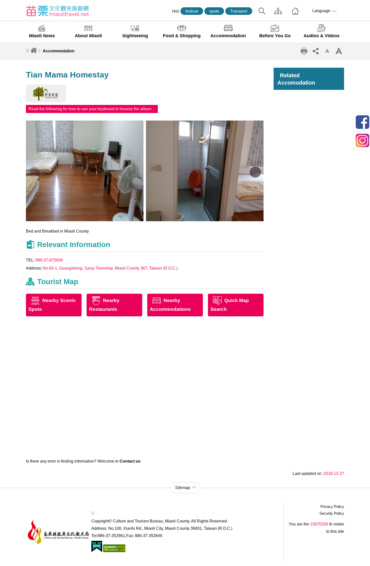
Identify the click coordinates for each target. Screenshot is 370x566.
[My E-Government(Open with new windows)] (96, 551)
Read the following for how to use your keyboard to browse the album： (91, 109)
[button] (255, 172)
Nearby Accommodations (170, 305)
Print (304, 51)
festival (192, 11)
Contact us (130, 461)
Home (295, 11)
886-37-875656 (49, 260)
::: (169, 11)
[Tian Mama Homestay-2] (205, 220)
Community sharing (316, 51)
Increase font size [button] (339, 51)
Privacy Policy (332, 506)
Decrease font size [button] (327, 51)
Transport (238, 11)
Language (321, 11)
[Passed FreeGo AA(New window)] (113, 551)
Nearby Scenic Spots (52, 305)
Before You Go (275, 35)
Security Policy (331, 513)
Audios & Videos (322, 35)
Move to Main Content (19, 4)
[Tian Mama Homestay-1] (84, 220)
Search (262, 11)
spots (214, 11)
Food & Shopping (182, 35)
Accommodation (228, 35)
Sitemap (278, 11)
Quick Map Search (229, 305)
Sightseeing (135, 35)
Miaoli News (42, 35)
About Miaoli (88, 35)
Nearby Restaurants (104, 305)
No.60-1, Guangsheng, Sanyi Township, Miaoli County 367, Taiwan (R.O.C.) (110, 268)
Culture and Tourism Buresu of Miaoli (57, 11)
